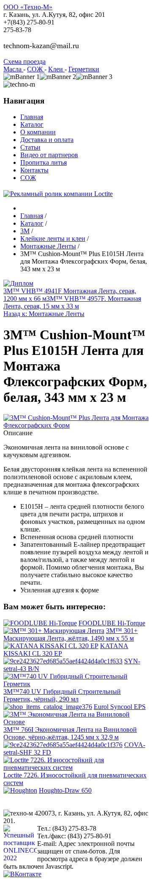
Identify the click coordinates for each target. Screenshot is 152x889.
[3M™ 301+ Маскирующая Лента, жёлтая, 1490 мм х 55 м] (53, 630)
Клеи (56, 69)
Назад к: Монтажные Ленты (43, 313)
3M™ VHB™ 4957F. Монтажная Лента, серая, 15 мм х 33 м (72, 302)
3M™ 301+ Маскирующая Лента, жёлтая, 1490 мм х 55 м (70, 634)
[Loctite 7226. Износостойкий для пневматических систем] (76, 767)
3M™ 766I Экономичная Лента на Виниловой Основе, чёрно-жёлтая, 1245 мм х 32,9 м (70, 733)
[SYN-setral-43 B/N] (62, 661)
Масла (13, 69)
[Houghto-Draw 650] (20, 790)
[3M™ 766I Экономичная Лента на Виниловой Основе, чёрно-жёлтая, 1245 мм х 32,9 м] (76, 721)
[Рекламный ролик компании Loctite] (58, 193)
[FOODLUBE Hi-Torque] (40, 623)
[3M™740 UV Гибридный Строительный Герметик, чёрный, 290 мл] (76, 683)
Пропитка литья (43, 162)
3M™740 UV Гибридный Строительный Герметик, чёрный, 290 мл (62, 695)
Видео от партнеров (49, 154)
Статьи (30, 147)
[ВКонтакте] (22, 874)
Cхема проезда (24, 61)
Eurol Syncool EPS (120, 706)
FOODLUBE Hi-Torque (112, 623)
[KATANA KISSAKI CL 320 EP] (50, 645)
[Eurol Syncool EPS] (47, 706)
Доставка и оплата (46, 139)
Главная (31, 116)
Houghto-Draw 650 (65, 790)
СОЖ (35, 69)
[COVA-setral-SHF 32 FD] (62, 744)
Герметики (83, 69)
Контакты (34, 170)
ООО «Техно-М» (27, 7)
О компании (38, 132)
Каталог (31, 124)
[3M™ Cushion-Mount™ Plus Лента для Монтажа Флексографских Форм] (76, 425)
